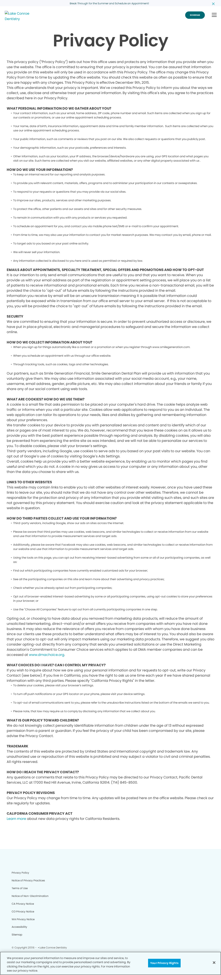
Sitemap (17, 934)
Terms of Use (20, 888)
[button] (214, 15)
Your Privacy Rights (164, 963)
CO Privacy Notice (23, 911)
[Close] (214, 962)
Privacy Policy (20, 872)
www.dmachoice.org (46, 654)
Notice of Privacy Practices (28, 880)
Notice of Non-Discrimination (30, 896)
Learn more (16, 818)
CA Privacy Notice (23, 904)
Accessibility (19, 927)
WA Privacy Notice (23, 919)
